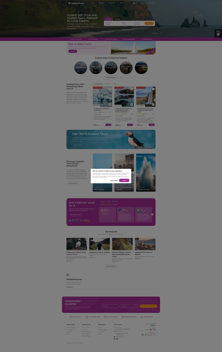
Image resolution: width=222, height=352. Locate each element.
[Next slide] (154, 281)
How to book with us (86, 331)
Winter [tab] (114, 83)
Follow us (69, 287)
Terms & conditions (86, 333)
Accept (124, 180)
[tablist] (105, 83)
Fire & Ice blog (69, 329)
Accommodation (85, 327)
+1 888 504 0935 (119, 334)
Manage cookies (114, 180)
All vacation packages (70, 327)
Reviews (68, 333)
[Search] (137, 3)
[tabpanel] (124, 107)
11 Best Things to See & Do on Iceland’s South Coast (121, 254)
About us (100, 327)
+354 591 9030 (119, 331)
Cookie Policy (119, 174)
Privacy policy (101, 331)
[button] (74, 220)
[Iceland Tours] (75, 3)
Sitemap (100, 333)
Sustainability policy (102, 329)
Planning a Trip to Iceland (99, 252)
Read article (69, 260)
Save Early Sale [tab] (98, 83)
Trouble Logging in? (86, 335)
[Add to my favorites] (110, 89)
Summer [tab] (108, 83)
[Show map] (110, 104)
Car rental (84, 329)
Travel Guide (69, 331)
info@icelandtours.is (120, 336)
